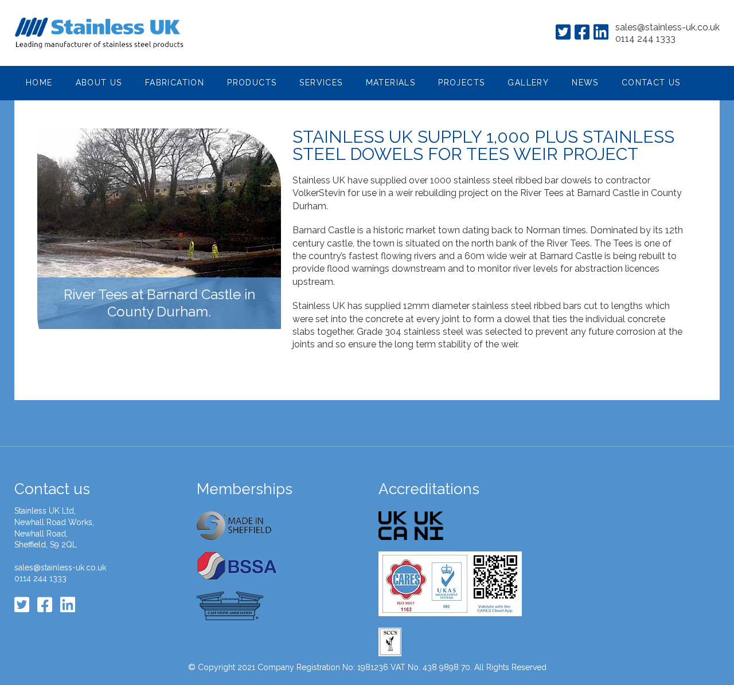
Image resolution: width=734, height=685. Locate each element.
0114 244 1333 (645, 38)
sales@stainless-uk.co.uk (667, 27)
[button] (99, 83)
